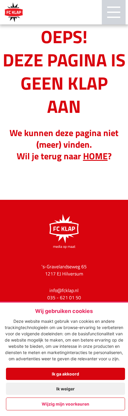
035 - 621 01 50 (64, 297)
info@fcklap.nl (64, 290)
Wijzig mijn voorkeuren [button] (65, 403)
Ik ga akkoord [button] (65, 373)
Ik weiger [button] (65, 388)
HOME (95, 155)
